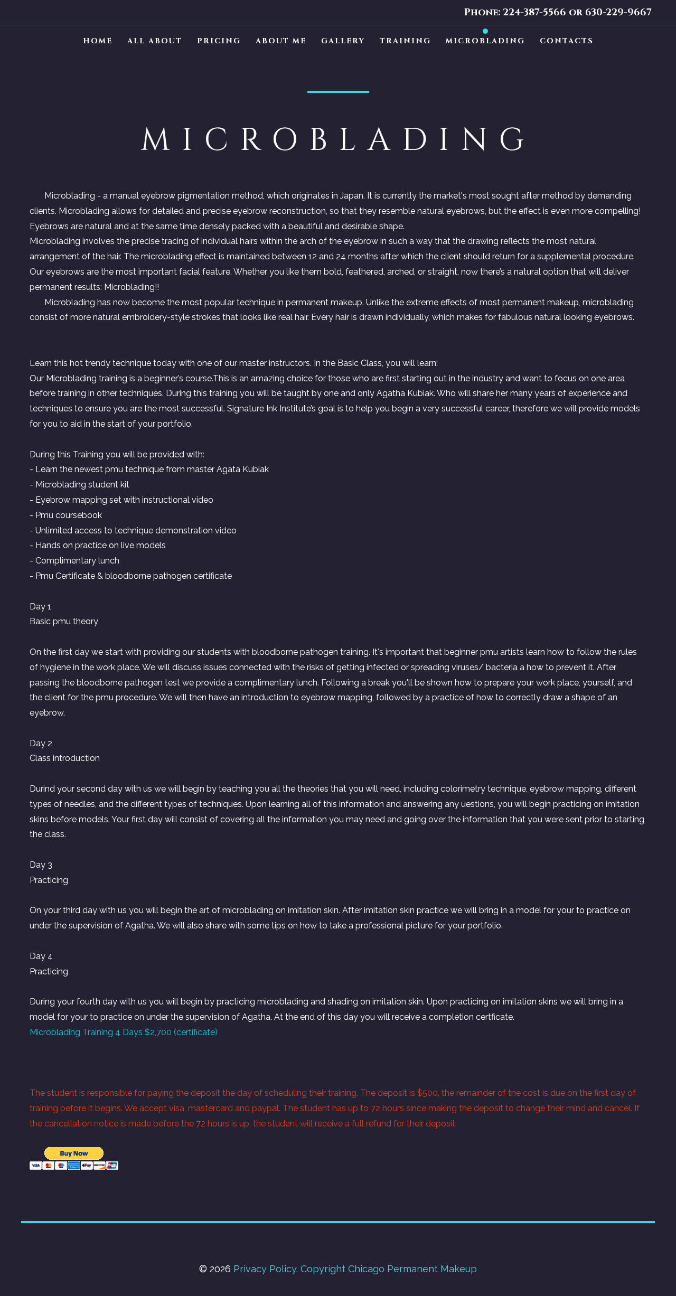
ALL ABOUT (154, 41)
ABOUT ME (281, 41)
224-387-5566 (534, 12)
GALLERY (343, 41)
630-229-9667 (617, 12)
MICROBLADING (485, 41)
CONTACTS (567, 41)
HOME (97, 41)
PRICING (219, 41)
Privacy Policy (264, 1268)
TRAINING (405, 41)
